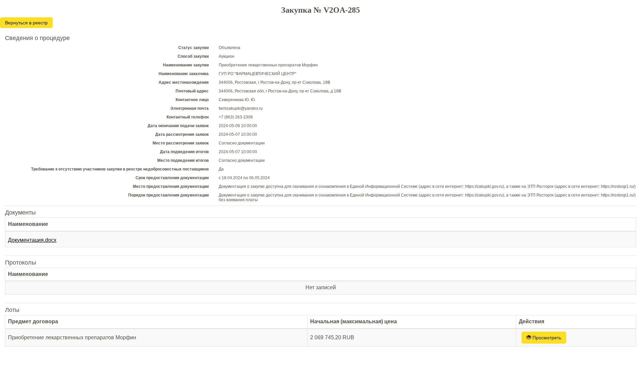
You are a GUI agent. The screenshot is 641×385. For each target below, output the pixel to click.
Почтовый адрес (192, 91)
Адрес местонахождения (184, 82)
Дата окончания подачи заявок (178, 125)
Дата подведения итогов (184, 151)
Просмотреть (546, 337)
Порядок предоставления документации (168, 195)
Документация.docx (32, 240)
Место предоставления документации (171, 186)
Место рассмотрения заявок (181, 143)
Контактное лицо (192, 99)
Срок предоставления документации (172, 177)
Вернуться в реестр (26, 22)
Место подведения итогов (183, 160)
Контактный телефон (188, 117)
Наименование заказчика (184, 73)
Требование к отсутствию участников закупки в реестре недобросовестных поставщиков (120, 169)
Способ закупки (193, 56)
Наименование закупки (186, 65)
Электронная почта (189, 108)
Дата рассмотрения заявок (182, 134)
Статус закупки (193, 47)
